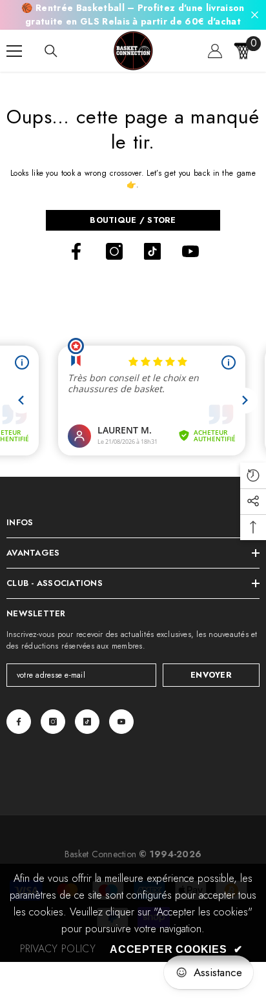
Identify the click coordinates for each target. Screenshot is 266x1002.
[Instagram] (114, 251)
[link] (58, 949)
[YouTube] (190, 251)
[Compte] (215, 51)
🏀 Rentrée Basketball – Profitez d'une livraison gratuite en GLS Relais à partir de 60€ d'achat (132, 14)
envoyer (211, 675)
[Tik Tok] (152, 251)
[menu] (14, 51)
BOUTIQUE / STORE (133, 220)
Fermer (255, 15)
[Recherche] (51, 51)
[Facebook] (76, 251)
